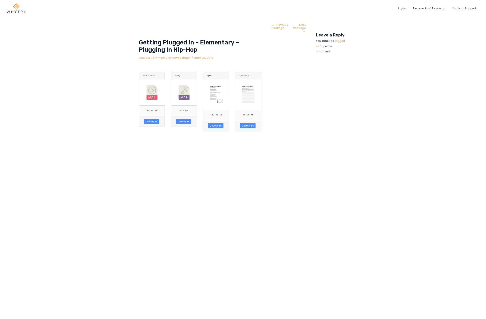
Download (152, 121)
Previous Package (279, 26)
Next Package (299, 28)
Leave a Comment (152, 57)
